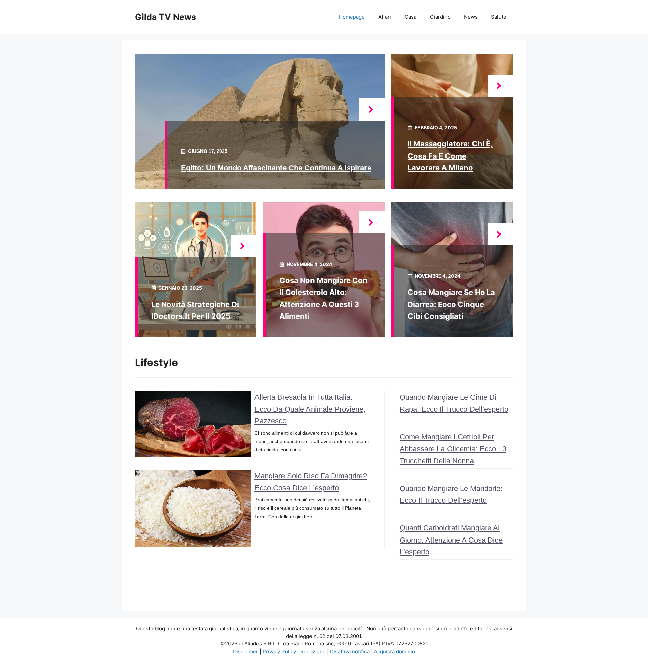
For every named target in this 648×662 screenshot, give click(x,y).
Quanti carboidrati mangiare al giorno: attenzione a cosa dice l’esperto (451, 540)
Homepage (352, 16)
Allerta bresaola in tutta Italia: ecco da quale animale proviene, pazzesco (310, 409)
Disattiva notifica (350, 651)
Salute (498, 16)
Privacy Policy (279, 651)
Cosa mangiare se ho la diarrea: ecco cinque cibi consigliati (451, 304)
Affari (384, 16)
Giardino (440, 16)
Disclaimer (245, 651)
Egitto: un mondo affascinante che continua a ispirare (276, 168)
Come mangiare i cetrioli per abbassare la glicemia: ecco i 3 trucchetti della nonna (453, 449)
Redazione (313, 651)
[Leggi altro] (372, 109)
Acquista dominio (394, 651)
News (471, 16)
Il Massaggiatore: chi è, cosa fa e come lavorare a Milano (450, 155)
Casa (410, 16)
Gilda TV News (165, 17)
